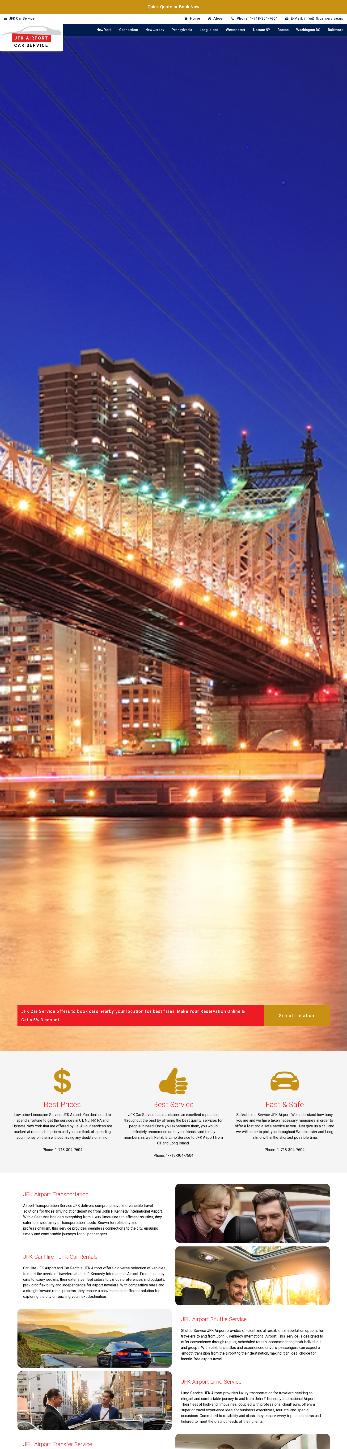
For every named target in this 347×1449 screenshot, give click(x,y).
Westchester (235, 30)
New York (104, 30)
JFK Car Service (21, 19)
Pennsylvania (182, 30)
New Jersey (154, 30)
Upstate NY (261, 30)
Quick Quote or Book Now (173, 6)
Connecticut (128, 30)
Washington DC (308, 30)
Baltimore (335, 30)
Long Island (209, 30)
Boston (283, 30)
